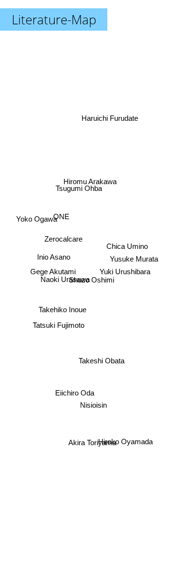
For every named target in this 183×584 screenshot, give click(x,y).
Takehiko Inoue (62, 307)
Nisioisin (93, 405)
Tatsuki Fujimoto (58, 328)
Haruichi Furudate (111, 122)
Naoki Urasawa (64, 280)
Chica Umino (127, 247)
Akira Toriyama (92, 443)
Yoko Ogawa (37, 218)
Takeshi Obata (99, 363)
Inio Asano (53, 259)
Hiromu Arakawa (86, 179)
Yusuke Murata (133, 259)
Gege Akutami (53, 272)
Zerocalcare (64, 235)
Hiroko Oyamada (126, 442)
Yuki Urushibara (125, 270)
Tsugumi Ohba (77, 190)
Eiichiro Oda (74, 393)
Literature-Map (54, 19)
